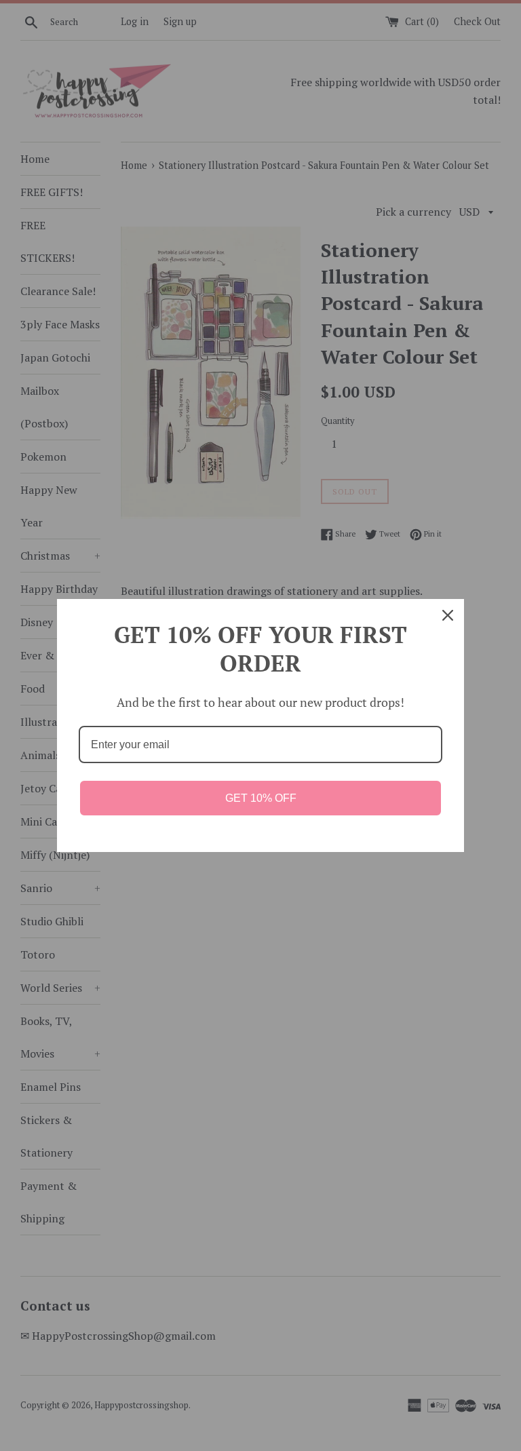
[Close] (447, 615)
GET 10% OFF (260, 798)
